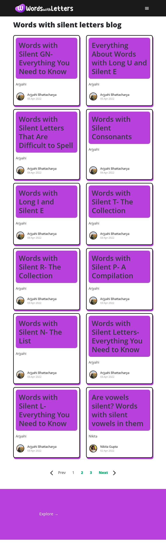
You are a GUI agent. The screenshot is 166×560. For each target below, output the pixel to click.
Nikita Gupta (109, 447)
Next (106, 472)
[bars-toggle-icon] (147, 8)
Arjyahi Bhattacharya (41, 95)
